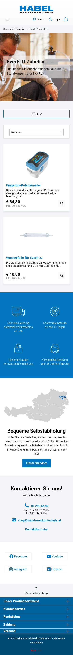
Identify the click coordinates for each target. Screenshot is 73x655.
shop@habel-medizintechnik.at (39, 520)
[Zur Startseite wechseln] (36, 9)
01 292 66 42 (39, 506)
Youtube (57, 556)
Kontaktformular (36, 529)
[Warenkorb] (66, 19)
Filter (38, 114)
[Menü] (7, 19)
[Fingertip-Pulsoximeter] (36, 164)
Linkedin (57, 569)
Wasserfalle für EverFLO (24, 258)
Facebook (20, 556)
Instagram (20, 569)
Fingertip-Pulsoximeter (23, 185)
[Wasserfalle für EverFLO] (36, 236)
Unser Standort (36, 463)
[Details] (61, 203)
